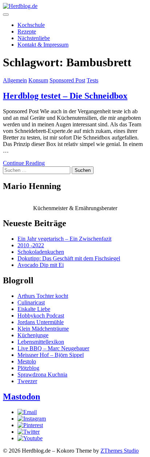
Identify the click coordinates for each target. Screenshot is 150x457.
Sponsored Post (67, 80)
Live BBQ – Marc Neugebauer (53, 348)
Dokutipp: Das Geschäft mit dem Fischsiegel (68, 258)
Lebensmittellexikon (40, 342)
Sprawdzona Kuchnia (42, 374)
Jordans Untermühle (40, 322)
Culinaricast (31, 302)
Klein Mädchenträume (43, 329)
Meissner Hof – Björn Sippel (50, 355)
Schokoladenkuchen (40, 252)
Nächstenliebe (33, 38)
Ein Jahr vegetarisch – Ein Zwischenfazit (64, 239)
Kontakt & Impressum (42, 45)
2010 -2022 (30, 245)
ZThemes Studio (119, 451)
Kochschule (31, 25)
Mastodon (21, 396)
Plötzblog (28, 368)
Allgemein (15, 80)
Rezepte (26, 31)
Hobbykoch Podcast (40, 315)
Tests (92, 80)
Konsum (38, 80)
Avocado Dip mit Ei (40, 265)
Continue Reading (24, 163)
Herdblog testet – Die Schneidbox (65, 96)
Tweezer (27, 381)
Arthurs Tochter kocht (42, 296)
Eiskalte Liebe (33, 309)
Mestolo (26, 361)
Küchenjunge (32, 335)
